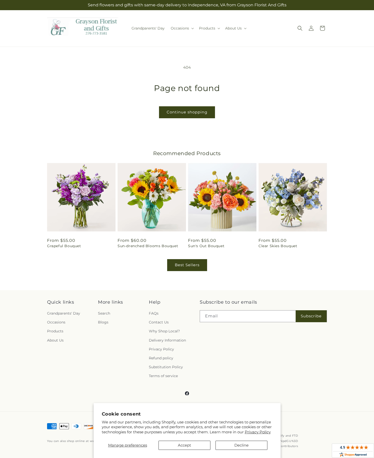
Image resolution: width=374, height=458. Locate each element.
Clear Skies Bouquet (277, 246)
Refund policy (161, 358)
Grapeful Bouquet (64, 246)
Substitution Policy (166, 367)
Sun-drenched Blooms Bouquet (148, 246)
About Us (55, 340)
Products (55, 331)
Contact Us (159, 322)
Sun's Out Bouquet (206, 246)
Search (104, 313)
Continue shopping (187, 112)
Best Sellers (187, 264)
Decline (241, 445)
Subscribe (311, 316)
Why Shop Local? (164, 331)
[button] (182, 28)
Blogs (103, 322)
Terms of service (163, 376)
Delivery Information (167, 340)
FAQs (154, 313)
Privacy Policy (258, 432)
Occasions (56, 322)
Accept (184, 445)
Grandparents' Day (63, 313)
